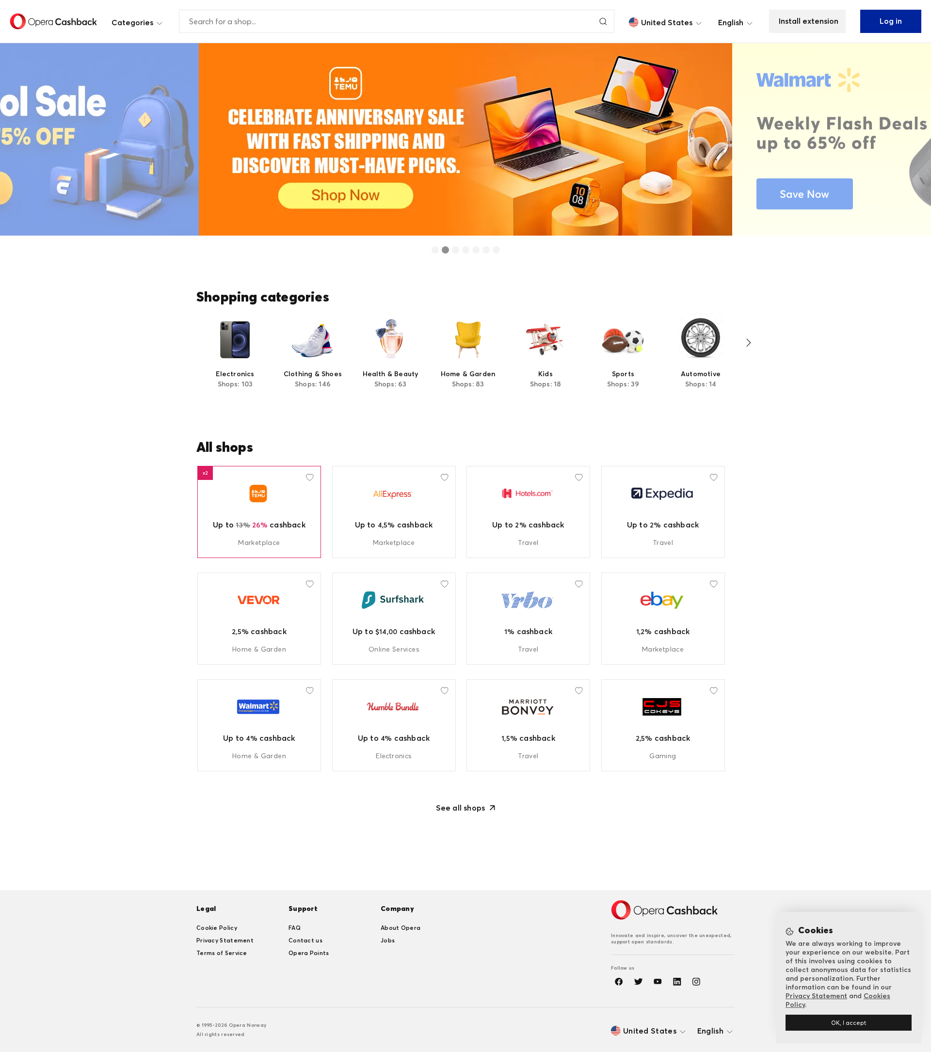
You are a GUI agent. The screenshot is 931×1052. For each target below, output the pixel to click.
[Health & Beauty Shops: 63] (390, 362)
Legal (206, 908)
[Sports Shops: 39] (623, 362)
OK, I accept (848, 1022)
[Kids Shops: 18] (545, 362)
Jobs (388, 940)
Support (303, 908)
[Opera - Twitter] (638, 982)
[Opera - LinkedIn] (677, 982)
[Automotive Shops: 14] (700, 362)
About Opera (400, 927)
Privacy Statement (225, 940)
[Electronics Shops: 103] (235, 362)
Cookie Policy (216, 927)
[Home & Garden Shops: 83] (468, 362)
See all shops (460, 808)
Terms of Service (221, 952)
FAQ (295, 927)
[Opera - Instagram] (696, 982)
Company (397, 908)
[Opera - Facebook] (619, 982)
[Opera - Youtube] (657, 982)
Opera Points (309, 952)
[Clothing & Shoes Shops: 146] (312, 362)
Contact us (305, 940)
